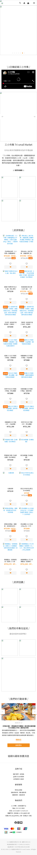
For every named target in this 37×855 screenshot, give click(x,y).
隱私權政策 (22, 792)
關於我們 (16, 774)
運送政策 (22, 795)
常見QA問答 (18, 790)
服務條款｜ (15, 795)
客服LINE (8, 816)
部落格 (22, 774)
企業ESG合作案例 (18, 777)
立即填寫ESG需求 (18, 779)
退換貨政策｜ (15, 792)
